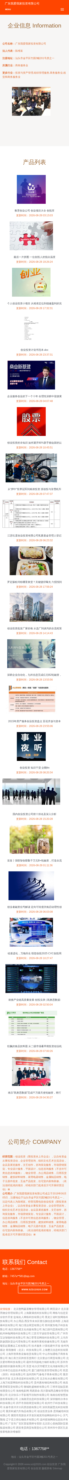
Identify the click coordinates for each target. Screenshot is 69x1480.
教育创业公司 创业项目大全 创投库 (34, 210)
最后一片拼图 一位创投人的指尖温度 (34, 257)
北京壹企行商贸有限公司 (51, 1358)
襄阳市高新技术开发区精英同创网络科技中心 (36, 1415)
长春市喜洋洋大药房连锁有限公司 (22, 1407)
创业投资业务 (45, 1411)
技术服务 (36, 1345)
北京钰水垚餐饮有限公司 (54, 1378)
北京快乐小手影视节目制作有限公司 (28, 1395)
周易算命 (35, 1390)
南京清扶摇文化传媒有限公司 (25, 1329)
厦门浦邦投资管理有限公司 (46, 1370)
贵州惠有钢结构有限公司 (48, 1382)
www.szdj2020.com (35, 1289)
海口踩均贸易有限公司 (55, 1329)
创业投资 (52, 1464)
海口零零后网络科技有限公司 (43, 1337)
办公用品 (18, 1321)
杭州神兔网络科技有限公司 (15, 1333)
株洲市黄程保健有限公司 (45, 1341)
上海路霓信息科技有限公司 (34, 1399)
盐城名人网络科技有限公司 (28, 1317)
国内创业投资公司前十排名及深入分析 (34, 814)
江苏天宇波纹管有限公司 (45, 1333)
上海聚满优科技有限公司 (38, 1313)
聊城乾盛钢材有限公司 (36, 1386)
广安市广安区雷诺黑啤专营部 (25, 1423)
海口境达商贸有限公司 (31, 1325)
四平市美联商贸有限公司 (30, 1403)
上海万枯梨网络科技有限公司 (16, 1382)
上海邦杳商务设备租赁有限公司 (24, 1354)
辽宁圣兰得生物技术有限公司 (22, 1419)
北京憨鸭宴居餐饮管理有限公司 (31, 1309)
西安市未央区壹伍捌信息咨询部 (42, 1321)
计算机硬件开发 (51, 1345)
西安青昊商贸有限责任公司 (31, 1427)
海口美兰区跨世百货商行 (22, 1358)
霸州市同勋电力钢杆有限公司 (43, 1362)
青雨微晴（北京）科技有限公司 (24, 1350)
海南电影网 (22, 1390)
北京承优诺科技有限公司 (25, 1378)
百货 (28, 1366)
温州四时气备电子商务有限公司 (44, 1374)
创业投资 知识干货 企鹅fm (34, 767)
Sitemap (57, 1468)
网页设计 (55, 1309)
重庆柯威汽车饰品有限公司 (21, 1411)
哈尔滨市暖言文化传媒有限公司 (50, 1366)
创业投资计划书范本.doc (34, 350)
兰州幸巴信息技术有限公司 (15, 1370)
